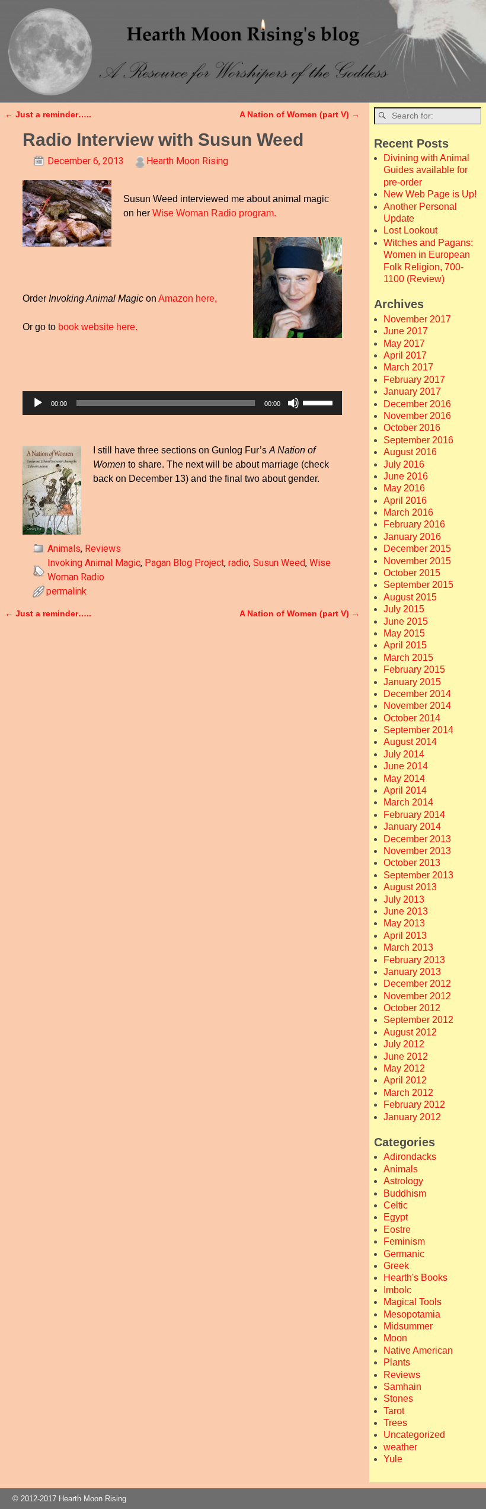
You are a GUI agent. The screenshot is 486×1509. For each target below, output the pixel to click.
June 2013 (405, 911)
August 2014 (410, 742)
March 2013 (408, 947)
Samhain (402, 1387)
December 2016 (417, 404)
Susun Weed (279, 562)
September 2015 (418, 585)
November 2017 (417, 319)
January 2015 (412, 682)
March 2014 (408, 802)
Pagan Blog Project (184, 562)
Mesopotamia (411, 1314)
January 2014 (412, 826)
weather (400, 1447)
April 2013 (405, 936)
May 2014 (404, 778)
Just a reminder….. (48, 114)
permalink (66, 591)
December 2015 (417, 549)
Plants (396, 1362)
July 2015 (403, 609)
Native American (418, 1350)
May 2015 (404, 633)
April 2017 (405, 355)
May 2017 (404, 343)
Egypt (395, 1217)
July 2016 (403, 464)
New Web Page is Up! (430, 194)
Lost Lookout (410, 230)
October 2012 (411, 1008)
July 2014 (403, 754)
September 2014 (418, 730)
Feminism (404, 1241)
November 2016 (417, 416)
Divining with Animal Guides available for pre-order (426, 170)
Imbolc (397, 1290)
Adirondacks (409, 1157)
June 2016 (405, 476)
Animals (64, 548)
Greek (396, 1266)
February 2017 (414, 380)
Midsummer (408, 1326)
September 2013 (418, 875)
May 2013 (404, 923)
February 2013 (414, 960)
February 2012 (414, 1104)
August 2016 (410, 452)
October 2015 (411, 573)
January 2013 (412, 972)
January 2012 (412, 1117)
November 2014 (417, 706)
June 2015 (405, 621)
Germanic (403, 1254)
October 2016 (411, 428)
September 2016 (418, 440)
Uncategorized (414, 1435)
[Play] (38, 403)
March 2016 (408, 512)
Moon (395, 1338)
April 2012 (405, 1080)
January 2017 (412, 391)
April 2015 (405, 645)
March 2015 (408, 658)
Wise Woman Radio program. (214, 213)
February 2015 (414, 669)
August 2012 (410, 1032)
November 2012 (417, 996)
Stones (398, 1398)
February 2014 (414, 815)
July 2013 (403, 899)
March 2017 (408, 367)
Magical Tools (412, 1302)
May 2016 (404, 488)
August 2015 (410, 597)
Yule (392, 1459)
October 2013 (411, 863)
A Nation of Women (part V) (299, 114)
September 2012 (418, 1020)
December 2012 (417, 984)
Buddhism (404, 1193)
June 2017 (405, 331)
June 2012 (405, 1056)
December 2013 (417, 839)
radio (238, 562)
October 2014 (411, 718)
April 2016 (405, 500)
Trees (395, 1423)
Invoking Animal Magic (93, 562)
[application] (182, 403)
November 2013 (417, 851)
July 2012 (403, 1044)
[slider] (319, 402)
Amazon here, (187, 298)
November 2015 (417, 561)
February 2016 (414, 524)
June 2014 (405, 766)
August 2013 (410, 887)
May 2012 (404, 1068)
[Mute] (293, 403)
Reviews (103, 548)
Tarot (393, 1411)
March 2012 (408, 1093)
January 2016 (412, 537)
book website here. (98, 327)
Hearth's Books (415, 1278)
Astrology (403, 1181)
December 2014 (417, 694)
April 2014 (405, 790)
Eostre (397, 1230)
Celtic (395, 1205)
